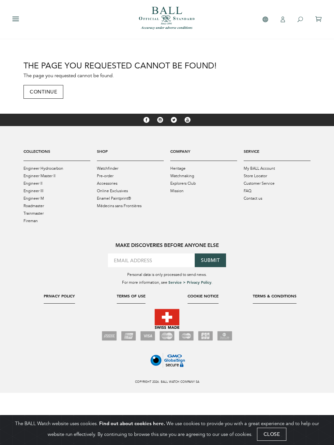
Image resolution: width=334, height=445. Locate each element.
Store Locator (255, 176)
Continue (43, 92)
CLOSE (272, 434)
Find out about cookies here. (132, 423)
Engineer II (32, 183)
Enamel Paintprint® (114, 198)
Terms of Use (131, 295)
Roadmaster (33, 205)
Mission (177, 191)
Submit (210, 260)
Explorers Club (183, 183)
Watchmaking (182, 176)
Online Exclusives (112, 191)
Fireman (30, 220)
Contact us (253, 198)
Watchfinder (107, 168)
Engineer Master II (39, 176)
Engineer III (33, 191)
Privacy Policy (59, 295)
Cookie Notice (203, 295)
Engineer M (33, 198)
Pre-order (105, 176)
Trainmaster (33, 213)
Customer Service (259, 183)
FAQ (247, 191)
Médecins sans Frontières (119, 205)
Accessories (107, 183)
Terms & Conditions (274, 295)
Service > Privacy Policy (189, 282)
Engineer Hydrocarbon (43, 168)
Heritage (178, 168)
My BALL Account (259, 168)
